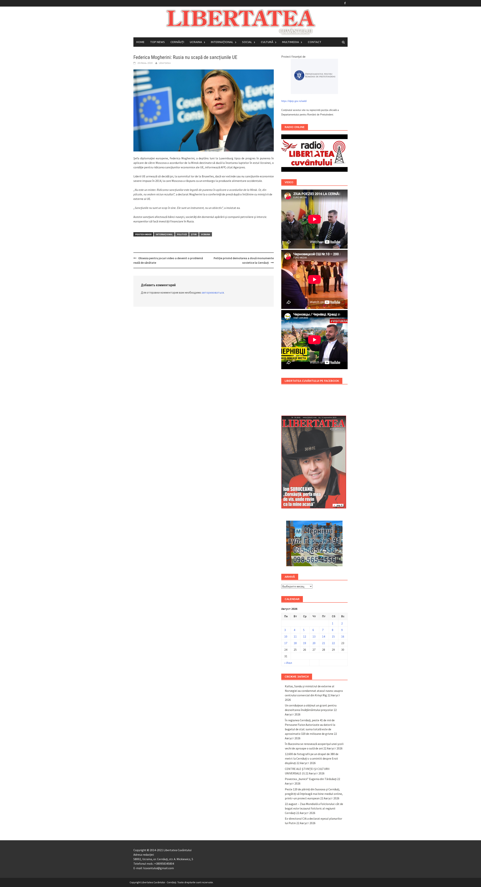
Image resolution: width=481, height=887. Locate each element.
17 (285, 643)
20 (313, 643)
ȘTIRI (194, 234)
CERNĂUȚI (177, 42)
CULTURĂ (267, 42)
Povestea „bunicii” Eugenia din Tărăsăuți (311, 779)
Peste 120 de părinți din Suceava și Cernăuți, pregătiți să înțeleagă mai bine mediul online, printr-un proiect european (314, 793)
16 (342, 636)
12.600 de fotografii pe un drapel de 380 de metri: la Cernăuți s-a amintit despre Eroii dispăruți (311, 758)
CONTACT (314, 42)
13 (313, 636)
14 (323, 636)
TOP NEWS (157, 42)
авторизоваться (213, 292)
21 (323, 643)
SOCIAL (247, 42)
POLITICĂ (182, 234)
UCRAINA (196, 42)
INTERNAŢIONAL (222, 42)
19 (304, 643)
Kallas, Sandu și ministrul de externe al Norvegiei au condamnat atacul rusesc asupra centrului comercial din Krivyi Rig (314, 690)
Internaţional (164, 234)
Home (140, 42)
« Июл (288, 663)
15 (333, 636)
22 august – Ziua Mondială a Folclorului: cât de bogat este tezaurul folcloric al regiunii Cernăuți (314, 808)
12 (304, 636)
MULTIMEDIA (290, 42)
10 (285, 636)
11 (295, 636)
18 (295, 643)
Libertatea (165, 63)
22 (333, 643)
